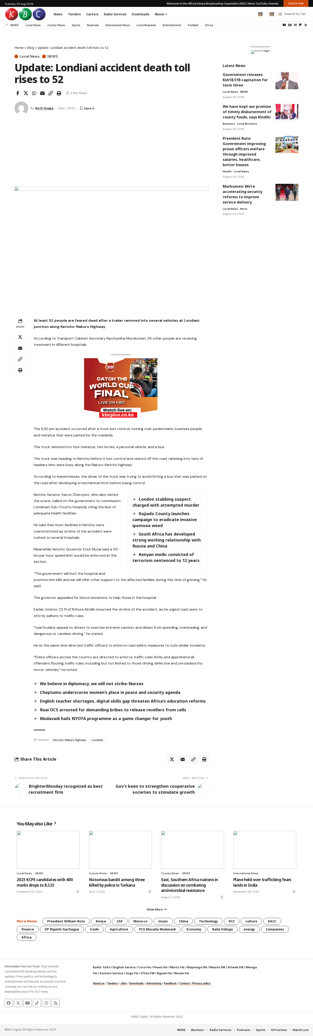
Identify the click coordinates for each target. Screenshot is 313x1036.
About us (98, 983)
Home (19, 47)
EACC (272, 921)
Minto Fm (177, 967)
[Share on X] (26, 93)
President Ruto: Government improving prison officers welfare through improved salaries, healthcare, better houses (244, 151)
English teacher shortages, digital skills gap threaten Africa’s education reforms (123, 701)
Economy (194, 929)
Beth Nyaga (44, 108)
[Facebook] (9, 1003)
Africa (209, 25)
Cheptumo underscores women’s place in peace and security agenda (110, 692)
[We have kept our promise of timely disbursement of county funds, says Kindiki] (286, 112)
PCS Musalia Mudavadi (157, 929)
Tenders (112, 983)
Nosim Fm (181, 973)
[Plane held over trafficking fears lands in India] (264, 850)
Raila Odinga (222, 929)
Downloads (136, 983)
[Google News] (290, 25)
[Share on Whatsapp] (34, 93)
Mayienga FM (197, 967)
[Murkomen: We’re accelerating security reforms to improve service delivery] (286, 192)
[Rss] (305, 25)
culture (251, 921)
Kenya (101, 921)
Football (193, 25)
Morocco (140, 921)
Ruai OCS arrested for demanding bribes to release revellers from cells (113, 709)
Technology (208, 921)
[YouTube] (284, 25)
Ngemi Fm (164, 973)
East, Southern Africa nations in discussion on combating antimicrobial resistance (189, 885)
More (243, 208)
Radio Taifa (101, 967)
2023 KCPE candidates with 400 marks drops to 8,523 (45, 882)
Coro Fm (144, 967)
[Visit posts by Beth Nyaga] (21, 108)
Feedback (170, 983)
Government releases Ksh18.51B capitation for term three (245, 80)
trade (94, 929)
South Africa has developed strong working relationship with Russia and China (166, 540)
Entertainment (172, 25)
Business (93, 25)
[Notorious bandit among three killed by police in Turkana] (120, 850)
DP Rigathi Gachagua (62, 929)
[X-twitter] (18, 1003)
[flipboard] (300, 25)
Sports (76, 25)
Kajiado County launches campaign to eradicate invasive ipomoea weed (164, 519)
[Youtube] (27, 1003)
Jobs (123, 983)
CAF (120, 921)
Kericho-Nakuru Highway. (69, 740)
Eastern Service (111, 973)
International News (117, 25)
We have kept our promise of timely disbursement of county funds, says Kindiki (247, 112)
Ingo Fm (132, 973)
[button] (250, 14)
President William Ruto (66, 921)
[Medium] (295, 25)
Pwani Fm (160, 967)
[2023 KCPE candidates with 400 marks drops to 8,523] (48, 850)
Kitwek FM (235, 967)
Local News (33, 25)
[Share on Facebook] (17, 93)
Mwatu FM (217, 967)
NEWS (14, 25)
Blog (30, 47)
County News (56, 25)
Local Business (146, 25)
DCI (232, 921)
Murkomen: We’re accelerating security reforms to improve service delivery (242, 194)
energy (249, 929)
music (163, 921)
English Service (124, 967)
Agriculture (119, 929)
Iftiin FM (147, 973)
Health (227, 171)
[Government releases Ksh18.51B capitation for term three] (286, 80)
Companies (275, 929)
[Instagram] (46, 1003)
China (183, 921)
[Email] (42, 93)
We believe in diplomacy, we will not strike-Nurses (91, 683)
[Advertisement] (111, 152)
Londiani (97, 740)
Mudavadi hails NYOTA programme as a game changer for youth (106, 718)
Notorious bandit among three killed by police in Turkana (117, 882)
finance (28, 929)
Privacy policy (201, 983)
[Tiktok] (37, 1003)
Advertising (153, 983)
